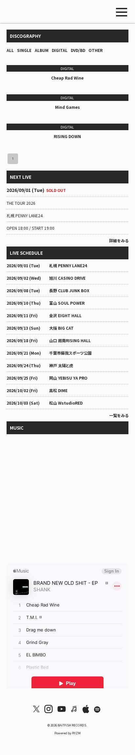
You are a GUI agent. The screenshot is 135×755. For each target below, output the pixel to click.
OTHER (95, 50)
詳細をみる (118, 240)
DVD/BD (78, 50)
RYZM (76, 733)
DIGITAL (60, 50)
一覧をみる (118, 415)
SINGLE (24, 50)
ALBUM (41, 50)
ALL (10, 50)
